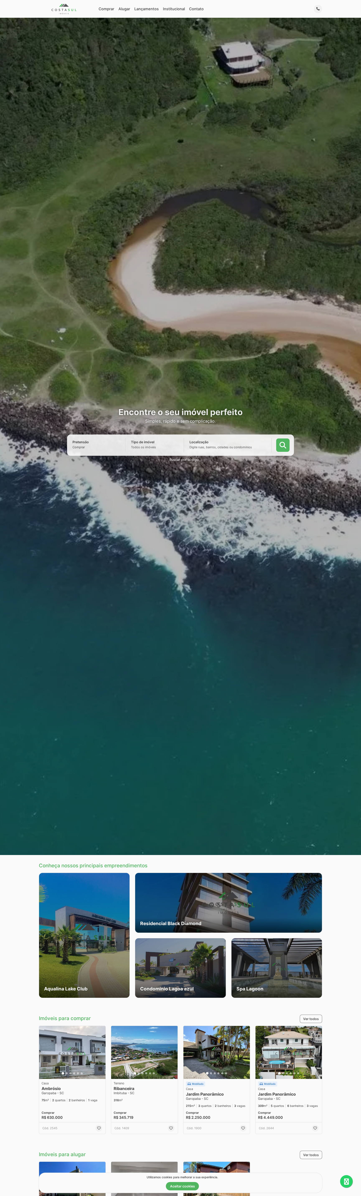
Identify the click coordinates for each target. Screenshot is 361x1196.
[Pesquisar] (283, 445)
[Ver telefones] (318, 9)
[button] (84, 935)
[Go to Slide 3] (70, 1073)
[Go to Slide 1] (63, 1073)
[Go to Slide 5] (78, 1073)
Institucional (174, 9)
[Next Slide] (222, 968)
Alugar (124, 9)
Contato (196, 9)
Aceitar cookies (182, 1186)
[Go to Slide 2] (67, 1073)
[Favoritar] (98, 1128)
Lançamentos (146, 9)
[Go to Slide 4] (74, 1073)
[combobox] (85, 447)
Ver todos (311, 1019)
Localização (198, 442)
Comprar (106, 9)
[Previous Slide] (138, 968)
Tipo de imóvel (142, 442)
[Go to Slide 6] (82, 1073)
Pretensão (80, 442)
